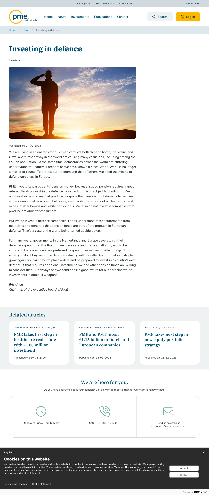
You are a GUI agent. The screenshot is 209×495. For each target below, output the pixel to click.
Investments (80, 17)
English (8, 452)
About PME (125, 3)
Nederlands (193, 3)
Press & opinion (105, 3)
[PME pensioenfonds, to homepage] (23, 17)
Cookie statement (41, 484)
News (62, 17)
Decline (184, 475)
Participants (84, 3)
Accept (184, 468)
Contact (122, 17)
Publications (103, 17)
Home (48, 17)
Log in (190, 17)
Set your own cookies (15, 484)
